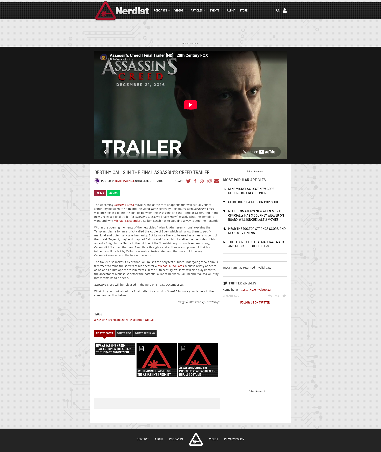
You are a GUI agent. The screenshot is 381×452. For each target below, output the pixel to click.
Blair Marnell (125, 181)
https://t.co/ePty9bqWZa (255, 289)
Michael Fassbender (127, 221)
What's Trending (145, 333)
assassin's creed (105, 320)
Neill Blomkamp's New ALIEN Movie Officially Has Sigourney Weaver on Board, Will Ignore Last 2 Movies (256, 215)
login (285, 10)
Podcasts (160, 10)
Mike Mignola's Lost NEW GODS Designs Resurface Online (251, 191)
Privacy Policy (234, 439)
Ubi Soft (150, 320)
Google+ (202, 181)
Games (113, 193)
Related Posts (104, 333)
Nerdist (122, 11)
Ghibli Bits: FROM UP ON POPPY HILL (254, 202)
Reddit (209, 181)
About (159, 439)
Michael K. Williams (171, 266)
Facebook (195, 181)
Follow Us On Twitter (255, 302)
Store (243, 10)
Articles (197, 10)
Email (216, 181)
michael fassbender (130, 320)
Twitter (188, 181)
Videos (178, 10)
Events (214, 10)
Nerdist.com (196, 439)
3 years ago (231, 296)
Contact (143, 439)
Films (100, 193)
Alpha (231, 10)
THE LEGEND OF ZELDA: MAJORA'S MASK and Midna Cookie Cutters (256, 244)
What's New (124, 333)
